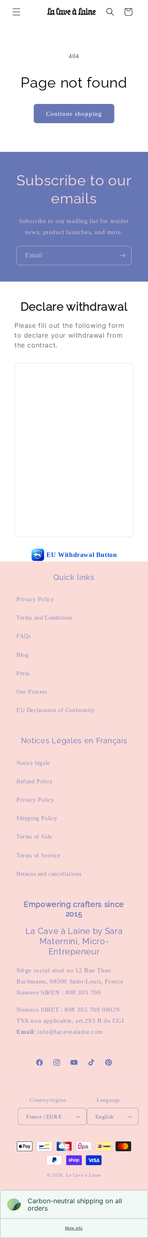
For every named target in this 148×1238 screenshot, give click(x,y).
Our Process (31, 692)
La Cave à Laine (84, 1175)
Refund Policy (34, 781)
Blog (22, 655)
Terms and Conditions (44, 618)
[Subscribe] (122, 255)
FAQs (23, 636)
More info (74, 1228)
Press (23, 673)
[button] (16, 12)
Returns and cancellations (48, 874)
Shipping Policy (37, 818)
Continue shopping (74, 113)
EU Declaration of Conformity (55, 710)
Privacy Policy (35, 599)
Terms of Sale (34, 837)
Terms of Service (38, 855)
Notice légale (33, 763)
